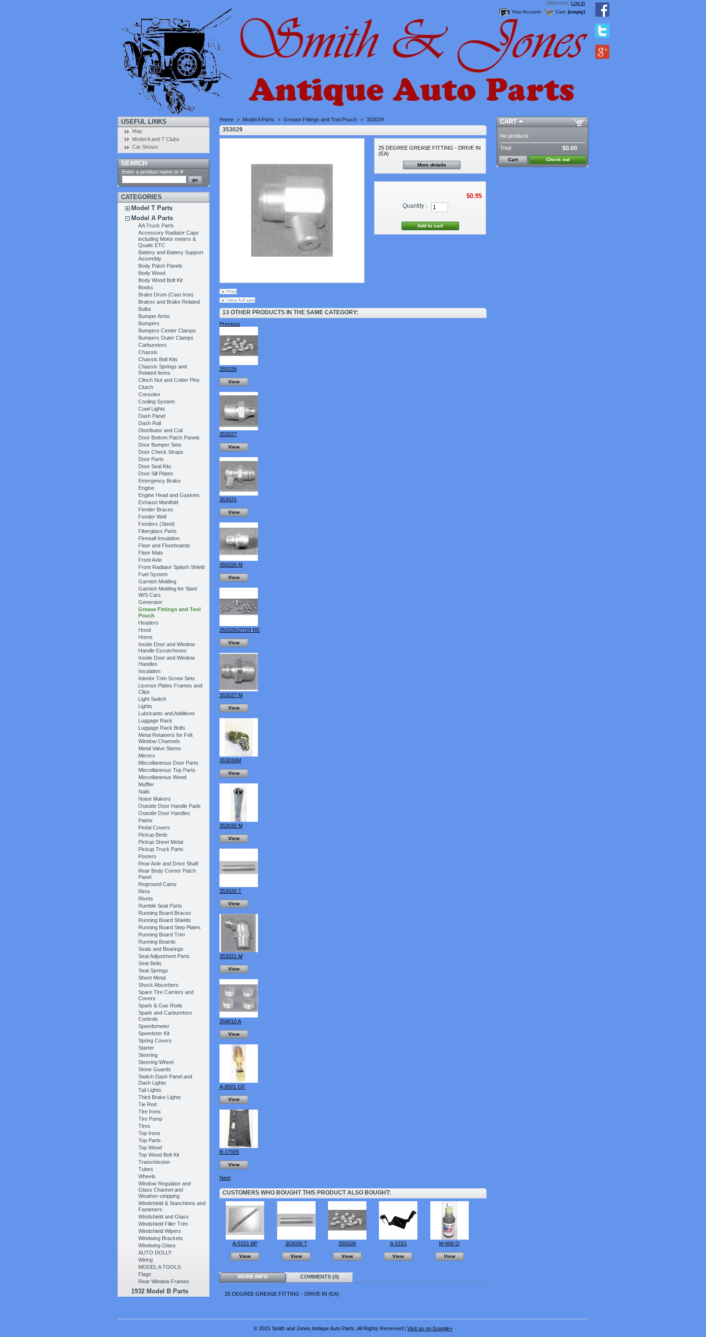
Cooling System (156, 401)
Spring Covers (155, 1040)
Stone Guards (154, 1069)
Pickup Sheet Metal (160, 842)
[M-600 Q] (449, 1238)
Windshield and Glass (163, 1216)
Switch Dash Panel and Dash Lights (165, 1080)
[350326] (238, 363)
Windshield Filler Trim (163, 1224)
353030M (230, 760)
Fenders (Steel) (156, 524)
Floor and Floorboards (164, 545)
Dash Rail (149, 423)
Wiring (145, 1260)
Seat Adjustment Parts (164, 956)
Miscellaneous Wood (162, 777)
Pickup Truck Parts (160, 849)
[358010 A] (238, 1015)
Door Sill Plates (155, 473)
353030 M (231, 825)
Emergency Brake (159, 481)
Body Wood (151, 273)
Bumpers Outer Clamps (166, 338)
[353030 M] (238, 820)
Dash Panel (151, 416)
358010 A (230, 1021)
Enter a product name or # (152, 172)
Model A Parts (152, 218)
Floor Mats (150, 553)
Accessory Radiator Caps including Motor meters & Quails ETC (168, 239)
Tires (144, 1126)
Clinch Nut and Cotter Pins (169, 380)
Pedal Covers (154, 827)
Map (137, 131)
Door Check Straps (160, 452)
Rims (144, 891)
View (234, 381)
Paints (145, 820)
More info (253, 1276)
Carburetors (152, 345)
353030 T (230, 891)
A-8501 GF (232, 1086)
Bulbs (144, 309)
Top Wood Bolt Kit (158, 1155)
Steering (148, 1055)
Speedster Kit (154, 1033)
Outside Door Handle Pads (169, 806)
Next (225, 1178)
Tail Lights (149, 1090)
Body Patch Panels (160, 266)
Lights (145, 706)
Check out (558, 159)
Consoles (149, 394)
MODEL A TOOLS (159, 1267)
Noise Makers (154, 799)
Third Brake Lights (159, 1097)
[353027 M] (238, 689)
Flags (144, 1274)
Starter (146, 1048)
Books (145, 287)
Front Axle (150, 560)
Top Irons (149, 1133)
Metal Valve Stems (159, 748)
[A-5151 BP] (245, 1238)
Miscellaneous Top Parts (166, 770)
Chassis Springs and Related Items (162, 370)
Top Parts (149, 1140)
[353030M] (238, 754)
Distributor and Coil (160, 430)
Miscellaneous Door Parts (168, 763)
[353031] (238, 494)
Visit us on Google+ (429, 1328)
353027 (228, 434)
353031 (228, 499)
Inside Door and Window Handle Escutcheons (166, 647)
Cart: (561, 11)
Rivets (145, 898)
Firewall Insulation (159, 538)
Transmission (154, 1162)
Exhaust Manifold (158, 502)
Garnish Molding (157, 581)
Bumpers (148, 323)
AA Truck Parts (156, 225)
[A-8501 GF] (238, 1081)
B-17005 (229, 1152)
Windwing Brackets (160, 1238)
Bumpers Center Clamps (167, 330)
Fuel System (153, 574)
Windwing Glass (157, 1245)
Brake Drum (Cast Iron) (166, 294)
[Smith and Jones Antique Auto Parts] (181, 58)
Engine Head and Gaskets (169, 495)
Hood (144, 630)
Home (226, 119)
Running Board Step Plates (169, 927)
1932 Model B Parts (159, 1291)
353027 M (231, 695)
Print (232, 291)
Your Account (526, 11)
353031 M (231, 956)
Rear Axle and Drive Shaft (168, 863)
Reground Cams (157, 884)
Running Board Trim (161, 934)
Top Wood (150, 1147)
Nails (144, 791)
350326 (228, 369)
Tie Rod (147, 1104)
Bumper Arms (154, 316)
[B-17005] (238, 1146)
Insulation (149, 671)
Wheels (147, 1176)
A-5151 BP (244, 1243)
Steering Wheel (155, 1062)
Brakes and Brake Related (169, 302)
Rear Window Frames (163, 1281)
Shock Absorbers (158, 985)
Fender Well (152, 517)
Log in (578, 3)
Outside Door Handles (164, 813)
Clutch (145, 387)
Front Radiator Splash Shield (171, 567)
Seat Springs (153, 970)
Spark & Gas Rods (160, 1005)
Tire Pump (150, 1119)
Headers (148, 623)
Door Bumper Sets (160, 445)
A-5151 (398, 1243)
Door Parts (151, 459)
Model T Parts (151, 208)
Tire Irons (149, 1111)
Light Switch (152, 699)
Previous (229, 324)
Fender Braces (155, 509)
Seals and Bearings (160, 949)
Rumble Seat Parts (160, 906)
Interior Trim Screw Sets (166, 678)
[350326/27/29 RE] (238, 624)
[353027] (238, 428)
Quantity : (414, 205)
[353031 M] (238, 950)
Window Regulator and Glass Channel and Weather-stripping (164, 1190)
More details (431, 164)
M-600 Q (449, 1243)
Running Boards (157, 942)
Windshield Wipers (159, 1231)
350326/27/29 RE (239, 630)
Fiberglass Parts (157, 531)
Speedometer (154, 1026)
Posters (147, 856)
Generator (150, 602)
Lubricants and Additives (166, 713)
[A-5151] (398, 1238)
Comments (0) (319, 1276)
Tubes (145, 1169)
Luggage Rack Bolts (161, 728)
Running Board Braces (164, 913)
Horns (145, 637)
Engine (146, 488)
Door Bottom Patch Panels (169, 437)
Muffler (146, 784)
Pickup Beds (153, 835)
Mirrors (146, 755)
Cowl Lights (151, 409)
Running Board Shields (164, 920)
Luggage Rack (155, 720)
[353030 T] (238, 885)
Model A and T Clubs (156, 139)
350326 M (231, 565)
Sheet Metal (152, 978)
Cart (508, 121)
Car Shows (145, 147)
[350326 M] (238, 559)
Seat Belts (150, 963)
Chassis (148, 352)
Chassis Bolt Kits (158, 359)
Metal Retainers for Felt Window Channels (165, 738)
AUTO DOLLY (154, 1252)
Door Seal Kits (154, 466)
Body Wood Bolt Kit (160, 280)
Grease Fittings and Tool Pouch (320, 119)
